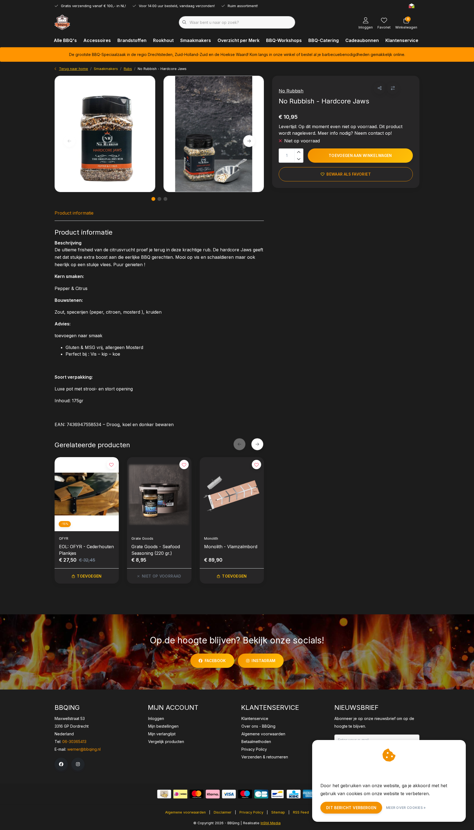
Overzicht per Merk (238, 40)
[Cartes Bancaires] (261, 794)
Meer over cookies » (406, 808)
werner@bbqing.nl (84, 749)
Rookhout (163, 40)
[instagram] (77, 764)
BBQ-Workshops (284, 40)
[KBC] (294, 794)
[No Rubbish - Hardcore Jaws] (105, 134)
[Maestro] (245, 794)
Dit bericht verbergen (351, 807)
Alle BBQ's (65, 40)
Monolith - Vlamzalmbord (230, 546)
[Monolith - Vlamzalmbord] (232, 494)
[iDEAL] (180, 794)
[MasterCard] (197, 794)
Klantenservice (401, 40)
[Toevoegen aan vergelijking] (393, 88)
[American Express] (310, 794)
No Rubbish (291, 91)
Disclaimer (223, 812)
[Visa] (229, 794)
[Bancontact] (277, 794)
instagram (263, 660)
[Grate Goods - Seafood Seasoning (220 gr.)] (159, 494)
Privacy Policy (251, 812)
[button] (379, 88)
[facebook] (61, 764)
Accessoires (97, 40)
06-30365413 (74, 741)
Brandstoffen (131, 40)
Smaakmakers (195, 40)
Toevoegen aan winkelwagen (360, 155)
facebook (215, 660)
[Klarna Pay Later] (213, 794)
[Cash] (164, 794)
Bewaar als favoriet (349, 174)
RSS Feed (301, 812)
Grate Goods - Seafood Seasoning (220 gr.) (155, 550)
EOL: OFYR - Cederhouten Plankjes (86, 550)
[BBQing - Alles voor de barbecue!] (62, 22)
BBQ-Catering (323, 40)
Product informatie (74, 213)
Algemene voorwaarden (185, 812)
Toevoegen (89, 576)
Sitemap (278, 812)
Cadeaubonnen (362, 40)
